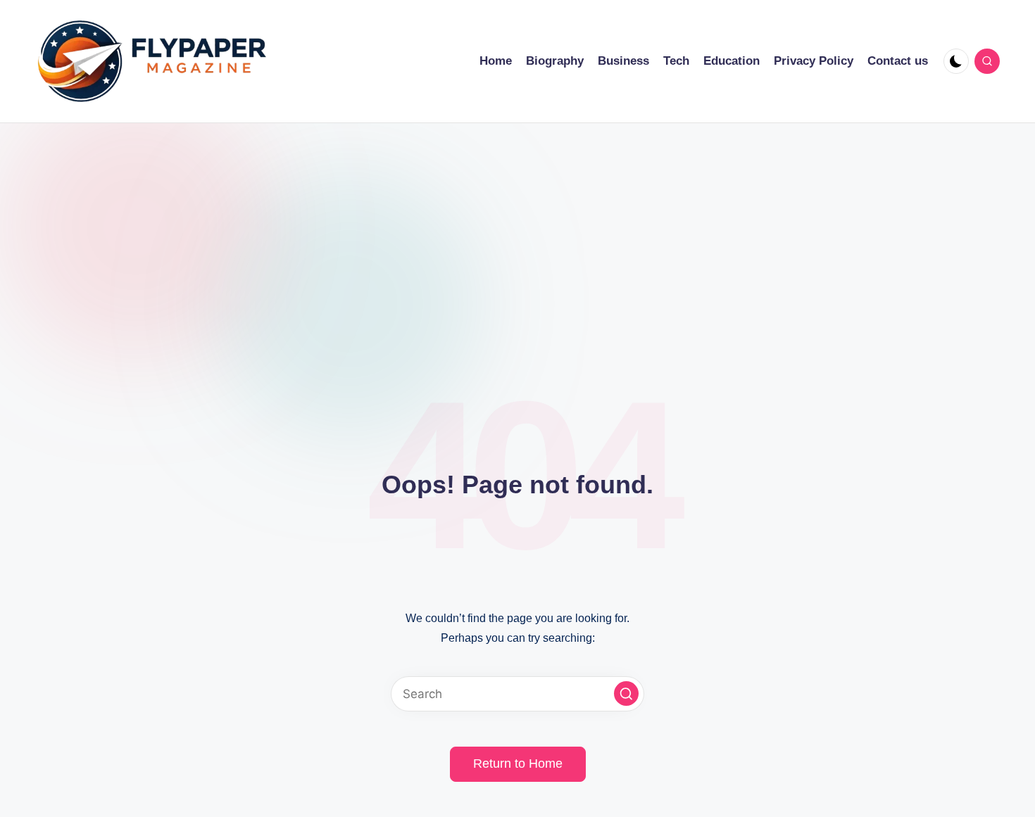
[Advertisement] (517, 228)
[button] (626, 693)
